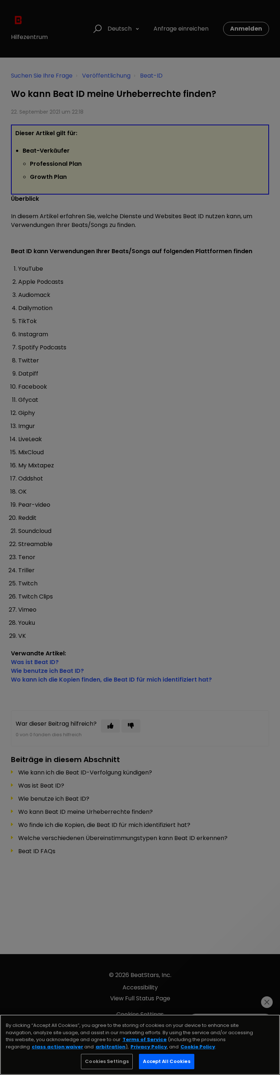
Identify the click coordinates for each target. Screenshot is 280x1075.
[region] (140, 1045)
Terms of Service (144, 1039)
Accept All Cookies (166, 1061)
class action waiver (57, 1046)
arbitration (110, 1046)
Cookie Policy (197, 1046)
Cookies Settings (107, 1061)
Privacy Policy (149, 1046)
